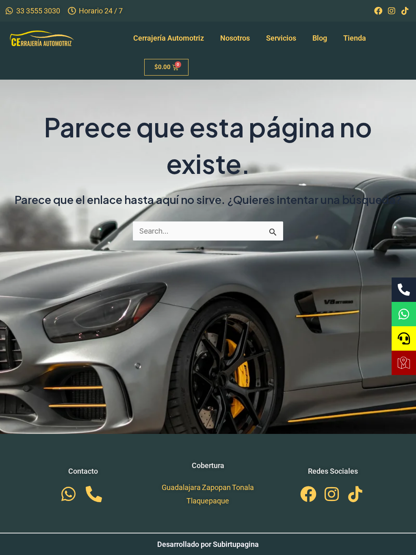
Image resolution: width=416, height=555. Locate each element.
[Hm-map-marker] (404, 363)
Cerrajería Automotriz (168, 38)
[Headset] (404, 338)
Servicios (281, 38)
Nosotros (235, 38)
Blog (319, 38)
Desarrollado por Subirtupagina (208, 544)
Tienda (354, 38)
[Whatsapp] (404, 314)
